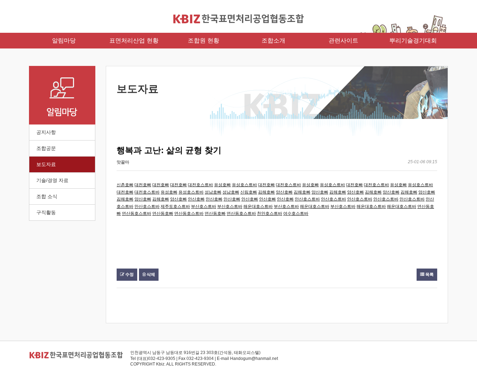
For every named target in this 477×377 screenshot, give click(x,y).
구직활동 (46, 212)
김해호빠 (266, 192)
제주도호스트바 (175, 206)
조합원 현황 (203, 40)
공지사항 (46, 132)
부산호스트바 (203, 206)
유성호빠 (222, 184)
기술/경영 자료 (52, 180)
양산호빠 (284, 192)
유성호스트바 (244, 184)
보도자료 (46, 164)
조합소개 (273, 40)
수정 (129, 274)
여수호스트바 (295, 213)
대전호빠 (142, 184)
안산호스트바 (307, 199)
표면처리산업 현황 (134, 40)
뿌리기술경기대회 (413, 40)
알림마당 (64, 40)
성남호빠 (213, 192)
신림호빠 (248, 192)
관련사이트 (343, 40)
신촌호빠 (125, 184)
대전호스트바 (200, 184)
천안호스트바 (269, 213)
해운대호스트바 (258, 206)
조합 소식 (46, 196)
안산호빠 (196, 199)
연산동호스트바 (136, 213)
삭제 (150, 274)
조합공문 (46, 148)
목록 (429, 274)
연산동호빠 (162, 213)
